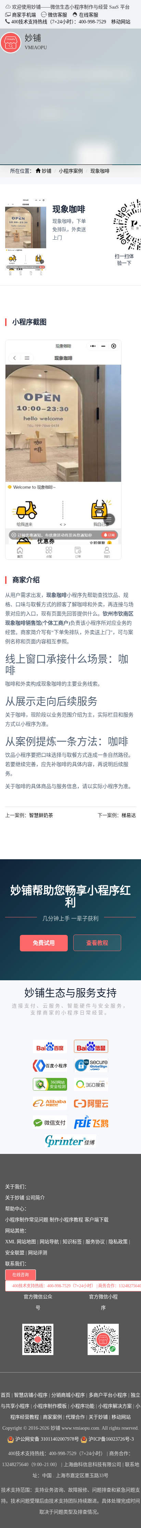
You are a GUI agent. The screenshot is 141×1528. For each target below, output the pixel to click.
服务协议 (95, 1241)
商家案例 (52, 1417)
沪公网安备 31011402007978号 (46, 1439)
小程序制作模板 (50, 1406)
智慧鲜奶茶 (41, 815)
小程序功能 (82, 1406)
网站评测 (37, 1252)
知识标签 (72, 1241)
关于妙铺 (14, 1197)
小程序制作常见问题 (26, 1219)
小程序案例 (71, 171)
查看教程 (97, 943)
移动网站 (120, 21)
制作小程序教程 (66, 1219)
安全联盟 (14, 1252)
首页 (5, 1395)
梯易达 (128, 815)
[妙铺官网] (10, 42)
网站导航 (49, 1241)
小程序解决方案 (115, 1406)
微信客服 (57, 15)
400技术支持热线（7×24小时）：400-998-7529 (58, 21)
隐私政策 (118, 1241)
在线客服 (88, 15)
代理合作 (75, 1417)
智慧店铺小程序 (31, 1395)
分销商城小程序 (68, 1395)
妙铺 (33, 38)
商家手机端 (23, 15)
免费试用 (44, 943)
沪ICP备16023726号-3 (110, 1439)
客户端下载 (96, 1219)
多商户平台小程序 (108, 1395)
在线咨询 (20, 1275)
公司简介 (35, 1197)
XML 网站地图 (20, 1241)
